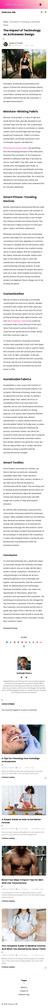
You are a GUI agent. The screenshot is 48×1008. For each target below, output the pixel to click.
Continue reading (8, 777)
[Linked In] (21, 677)
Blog (19, 768)
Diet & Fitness (16, 45)
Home (5, 22)
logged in (16, 710)
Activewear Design (10, 628)
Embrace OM (8, 12)
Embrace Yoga (24, 994)
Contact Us (24, 991)
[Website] (26, 677)
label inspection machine (18, 321)
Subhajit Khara (16, 43)
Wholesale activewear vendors (15, 148)
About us (24, 987)
